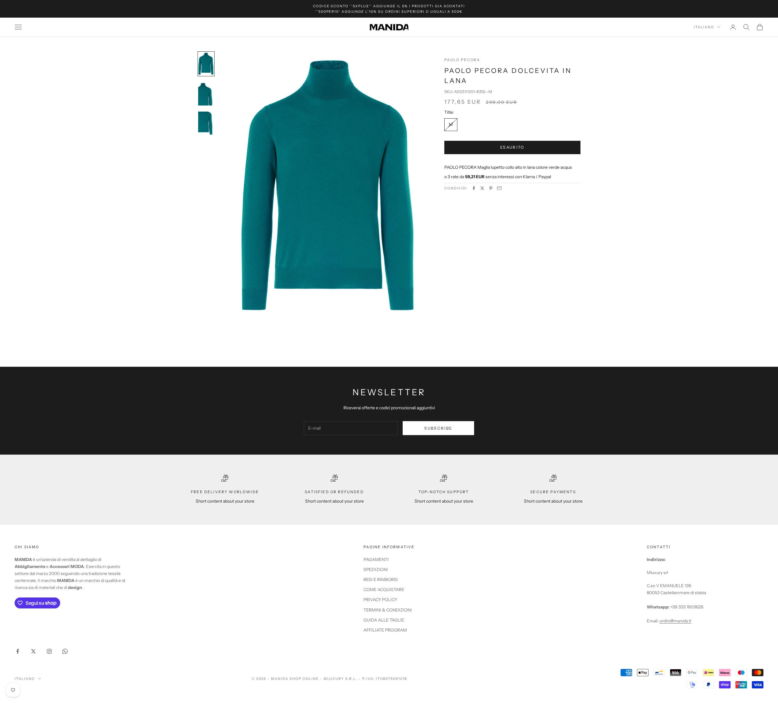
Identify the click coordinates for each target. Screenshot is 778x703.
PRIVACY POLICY (380, 599)
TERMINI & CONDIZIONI (387, 610)
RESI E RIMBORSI (380, 579)
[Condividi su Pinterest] (490, 188)
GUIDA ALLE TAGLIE (383, 620)
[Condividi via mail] (499, 188)
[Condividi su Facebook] (473, 188)
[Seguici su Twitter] (33, 651)
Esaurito (512, 147)
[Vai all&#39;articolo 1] (206, 63)
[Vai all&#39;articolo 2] (206, 93)
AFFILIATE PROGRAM (385, 630)
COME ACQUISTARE (383, 589)
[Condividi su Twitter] (482, 188)
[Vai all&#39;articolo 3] (206, 123)
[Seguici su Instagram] (49, 651)
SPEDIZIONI (375, 569)
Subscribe (438, 428)
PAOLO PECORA (462, 59)
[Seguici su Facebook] (18, 651)
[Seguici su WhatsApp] (65, 651)
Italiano (704, 27)
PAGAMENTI (376, 559)
